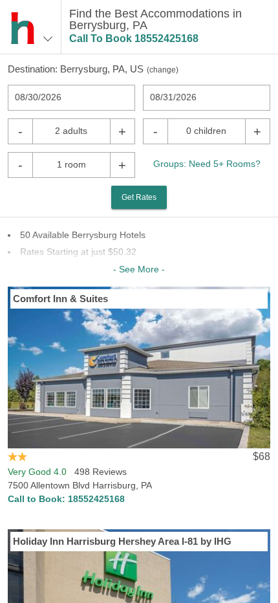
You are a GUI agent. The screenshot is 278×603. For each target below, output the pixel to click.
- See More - (139, 269)
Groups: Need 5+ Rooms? (207, 164)
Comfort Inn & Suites (60, 298)
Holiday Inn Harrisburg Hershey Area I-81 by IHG (122, 541)
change (162, 69)
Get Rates (139, 197)
